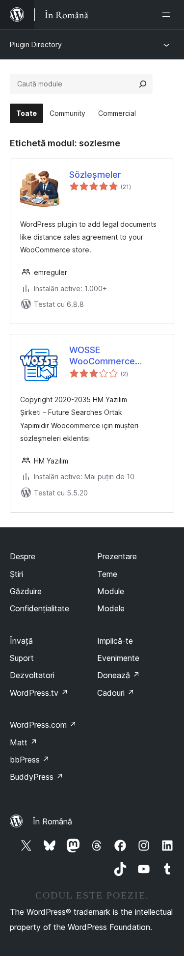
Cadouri (115, 693)
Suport (22, 658)
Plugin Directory (36, 44)
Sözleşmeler (95, 174)
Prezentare (117, 556)
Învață (21, 641)
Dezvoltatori (32, 675)
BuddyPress (36, 777)
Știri (16, 574)
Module (110, 591)
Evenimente (118, 658)
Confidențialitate (39, 608)
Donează (118, 675)
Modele (111, 608)
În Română (52, 821)
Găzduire (26, 591)
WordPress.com (43, 725)
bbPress (30, 760)
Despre (22, 556)
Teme (107, 574)
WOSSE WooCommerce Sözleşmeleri (102, 356)
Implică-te (115, 641)
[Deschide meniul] (168, 14)
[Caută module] (143, 84)
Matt (23, 742)
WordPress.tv (39, 693)
